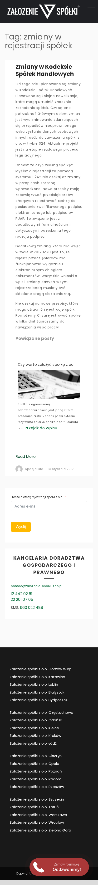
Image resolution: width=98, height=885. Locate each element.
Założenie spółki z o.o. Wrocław (37, 822)
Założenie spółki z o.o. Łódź (33, 743)
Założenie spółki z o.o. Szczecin (37, 799)
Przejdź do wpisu (40, 428)
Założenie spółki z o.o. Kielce (34, 727)
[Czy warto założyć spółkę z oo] (49, 384)
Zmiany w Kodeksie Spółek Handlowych (44, 70)
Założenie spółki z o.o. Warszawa (38, 814)
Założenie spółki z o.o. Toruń (34, 806)
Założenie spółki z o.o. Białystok (37, 692)
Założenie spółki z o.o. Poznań (36, 771)
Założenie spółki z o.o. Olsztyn (36, 755)
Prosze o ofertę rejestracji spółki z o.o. (37, 497)
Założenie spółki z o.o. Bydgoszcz (39, 699)
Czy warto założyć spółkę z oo (46, 364)
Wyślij (21, 527)
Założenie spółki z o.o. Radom (35, 779)
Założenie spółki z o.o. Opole (34, 763)
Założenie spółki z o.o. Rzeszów (37, 786)
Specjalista (34, 469)
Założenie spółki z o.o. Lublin (34, 684)
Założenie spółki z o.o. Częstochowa (41, 712)
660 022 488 (31, 607)
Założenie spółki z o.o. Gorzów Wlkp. (41, 668)
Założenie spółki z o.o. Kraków (35, 735)
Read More (25, 456)
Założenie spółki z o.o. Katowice (37, 676)
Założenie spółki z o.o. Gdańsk (36, 720)
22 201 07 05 (22, 599)
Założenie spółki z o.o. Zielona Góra (40, 830)
